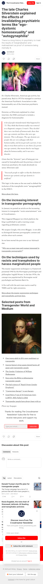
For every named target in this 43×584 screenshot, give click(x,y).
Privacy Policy (23, 555)
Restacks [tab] (15, 452)
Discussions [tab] (18, 478)
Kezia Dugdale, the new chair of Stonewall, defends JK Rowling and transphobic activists (15, 504)
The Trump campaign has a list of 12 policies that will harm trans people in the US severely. (15, 490)
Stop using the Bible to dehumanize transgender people (19, 379)
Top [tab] (4, 478)
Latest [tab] (9, 478)
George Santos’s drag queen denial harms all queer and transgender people (22, 366)
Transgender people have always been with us (23, 401)
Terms (25, 569)
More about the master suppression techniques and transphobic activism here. (20, 294)
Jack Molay (10, 52)
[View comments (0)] (9, 59)
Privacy (19, 569)
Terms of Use (33, 551)
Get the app (32, 574)
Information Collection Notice (28, 553)
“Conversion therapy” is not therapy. (19, 391)
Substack (11, 580)
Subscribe (31, 3)
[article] (21, 490)
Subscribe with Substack (23, 546)
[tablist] (11, 452)
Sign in (38, 3)
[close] (37, 511)
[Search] (39, 478)
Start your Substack (16, 574)
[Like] (4, 59)
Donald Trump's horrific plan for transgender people (16, 485)
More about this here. (10, 194)
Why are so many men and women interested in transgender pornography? (20, 249)
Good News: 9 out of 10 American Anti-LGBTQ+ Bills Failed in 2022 (20, 396)
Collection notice (34, 569)
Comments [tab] (6, 452)
